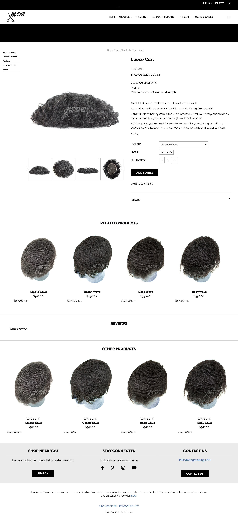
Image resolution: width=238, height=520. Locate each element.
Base (134, 151)
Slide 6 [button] (84, 182)
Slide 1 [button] (65, 182)
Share (5, 70)
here (133, 495)
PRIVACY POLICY (129, 506)
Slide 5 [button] (80, 182)
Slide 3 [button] (73, 182)
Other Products (9, 65)
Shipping (134, 133)
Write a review (18, 328)
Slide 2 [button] (69, 182)
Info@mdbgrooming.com (195, 459)
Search (43, 473)
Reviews (6, 61)
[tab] (65, 182)
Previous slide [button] (26, 170)
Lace (169, 152)
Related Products (10, 57)
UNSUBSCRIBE (108, 506)
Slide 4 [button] (77, 182)
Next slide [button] (126, 170)
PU (162, 152)
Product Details (9, 52)
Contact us (195, 473)
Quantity (138, 160)
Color (136, 144)
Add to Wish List (142, 183)
